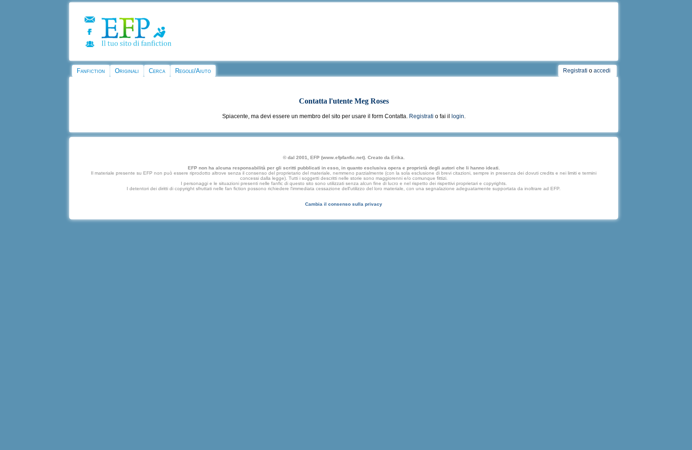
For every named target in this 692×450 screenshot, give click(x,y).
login (457, 116)
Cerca (157, 70)
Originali (127, 70)
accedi (602, 70)
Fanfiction (91, 70)
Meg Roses (371, 101)
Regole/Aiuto (193, 70)
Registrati (575, 70)
